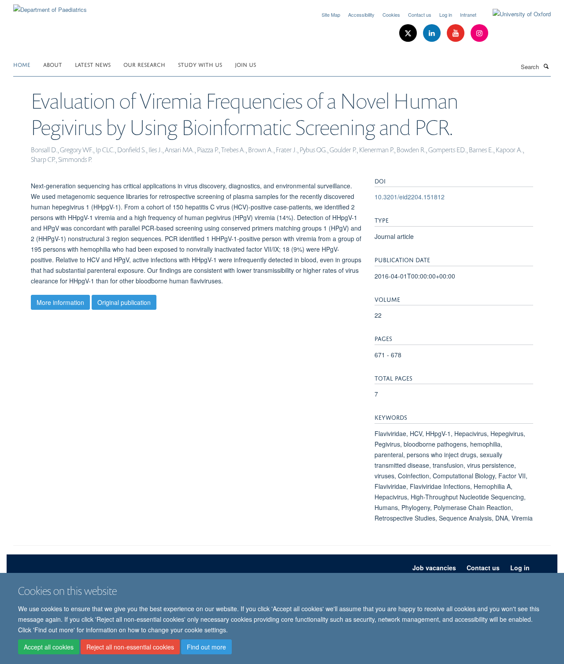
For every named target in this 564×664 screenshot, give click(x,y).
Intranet (468, 14)
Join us (245, 64)
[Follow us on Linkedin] (432, 33)
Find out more (206, 646)
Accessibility (361, 14)
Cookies (391, 14)
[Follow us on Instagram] (479, 33)
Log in (445, 14)
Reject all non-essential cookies (130, 646)
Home (21, 64)
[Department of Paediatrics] (50, 6)
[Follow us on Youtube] (456, 33)
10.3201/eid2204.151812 (410, 196)
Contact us (419, 14)
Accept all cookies (49, 646)
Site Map (331, 14)
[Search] (546, 66)
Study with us (200, 64)
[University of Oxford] (515, 14)
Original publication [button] (124, 302)
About (52, 64)
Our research (144, 64)
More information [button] (60, 302)
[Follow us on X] (409, 33)
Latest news (93, 64)
